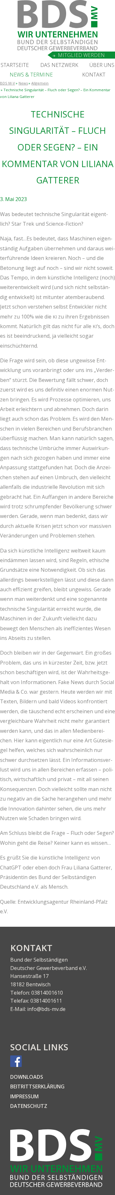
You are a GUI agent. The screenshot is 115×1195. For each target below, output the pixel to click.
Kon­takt (93, 74)
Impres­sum (24, 1096)
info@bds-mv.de (46, 1009)
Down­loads (26, 1076)
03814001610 (47, 992)
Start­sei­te (15, 65)
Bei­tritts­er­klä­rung (37, 1086)
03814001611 (46, 1000)
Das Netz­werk (59, 65)
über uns (101, 65)
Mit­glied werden (81, 55)
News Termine (31, 74)
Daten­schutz (28, 1106)
